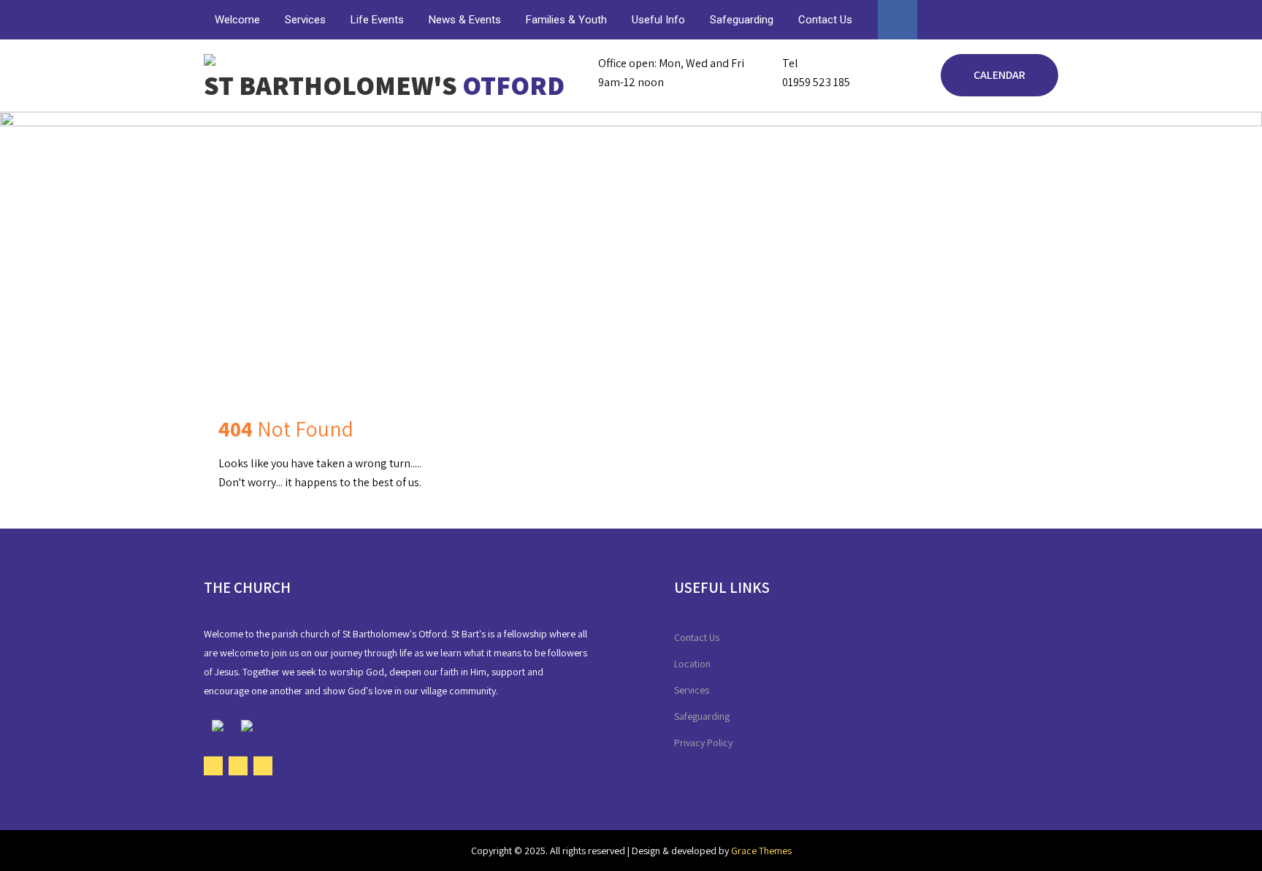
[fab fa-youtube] (1017, 22)
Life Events (377, 19)
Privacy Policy (703, 742)
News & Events (465, 19)
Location (692, 663)
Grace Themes (761, 850)
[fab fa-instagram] (1045, 22)
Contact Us (825, 19)
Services (305, 19)
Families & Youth (566, 19)
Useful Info (658, 19)
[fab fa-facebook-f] (990, 22)
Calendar (999, 75)
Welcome (237, 19)
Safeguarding (741, 19)
